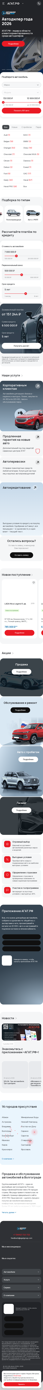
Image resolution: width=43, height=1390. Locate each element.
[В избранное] (34, 583)
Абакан (5, 1117)
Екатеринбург (8, 1136)
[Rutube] (14, 1263)
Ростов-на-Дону (28, 1126)
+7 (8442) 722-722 (21, 1235)
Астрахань (6, 1122)
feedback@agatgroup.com (21, 1238)
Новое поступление (16, 574)
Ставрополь (26, 1140)
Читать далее (8, 1212)
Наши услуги (11, 375)
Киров (4, 1145)
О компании (7, 1159)
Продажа (21, 664)
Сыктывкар (26, 1145)
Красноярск (7, 1149)
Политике (17, 1376)
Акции (6, 653)
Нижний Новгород (29, 1122)
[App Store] (21, 943)
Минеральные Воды (30, 1117)
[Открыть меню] (3, 3)
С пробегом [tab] (27, 127)
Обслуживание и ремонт (20, 703)
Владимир (6, 1126)
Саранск (24, 1131)
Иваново (6, 1140)
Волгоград (6, 1131)
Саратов (25, 1136)
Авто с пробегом (28, 752)
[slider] (3, 102)
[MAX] (4, 1251)
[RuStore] (21, 949)
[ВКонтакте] (4, 1263)
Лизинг (22, 803)
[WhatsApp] (9, 1251)
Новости (8, 1018)
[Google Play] (21, 937)
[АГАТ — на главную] (13, 3)
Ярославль (26, 1149)
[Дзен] (20, 1263)
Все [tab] (5, 127)
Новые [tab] (14, 127)
